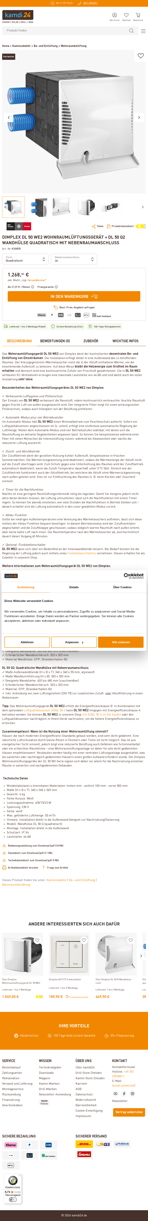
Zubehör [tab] (90, 341)
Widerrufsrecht (86, 1100)
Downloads (46, 1073)
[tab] (19, 341)
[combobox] (63, 30)
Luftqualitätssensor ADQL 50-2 (45, 710)
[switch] (13, 1199)
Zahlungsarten (12, 1073)
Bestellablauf (11, 1067)
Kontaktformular (123, 1067)
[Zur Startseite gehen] (18, 16)
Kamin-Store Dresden (90, 1078)
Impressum (83, 1116)
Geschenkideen (12, 1105)
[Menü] (142, 31)
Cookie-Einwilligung (89, 1110)
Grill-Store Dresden (89, 1073)
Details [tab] (74, 587)
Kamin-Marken (49, 1083)
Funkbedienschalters (81, 553)
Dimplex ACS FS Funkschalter (65, 979)
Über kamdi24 (85, 1067)
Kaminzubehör (57, 880)
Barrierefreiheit (86, 1105)
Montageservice (13, 1089)
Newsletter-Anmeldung (55, 1094)
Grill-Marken (48, 1089)
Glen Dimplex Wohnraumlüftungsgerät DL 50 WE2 (21, 981)
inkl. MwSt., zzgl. (27, 280)
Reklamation (10, 1078)
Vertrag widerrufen (129, 1112)
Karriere (81, 1083)
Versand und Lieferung (17, 1083)
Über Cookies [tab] (122, 587)
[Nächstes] (139, 117)
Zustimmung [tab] (25, 587)
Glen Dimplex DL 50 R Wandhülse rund (113, 981)
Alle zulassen (121, 642)
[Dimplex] (19, 226)
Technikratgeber (50, 1067)
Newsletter (120, 1101)
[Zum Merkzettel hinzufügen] (140, 56)
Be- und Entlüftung (82, 880)
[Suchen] (131, 30)
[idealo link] (55, 1102)
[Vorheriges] (8, 117)
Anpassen (72, 642)
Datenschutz (84, 1094)
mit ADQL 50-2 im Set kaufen (101, 714)
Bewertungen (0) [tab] (55, 341)
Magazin (44, 1078)
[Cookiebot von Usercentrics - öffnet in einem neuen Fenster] (127, 576)
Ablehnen (27, 642)
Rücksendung (11, 1094)
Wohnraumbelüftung (16, 884)
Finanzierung (11, 1100)
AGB (79, 1089)
